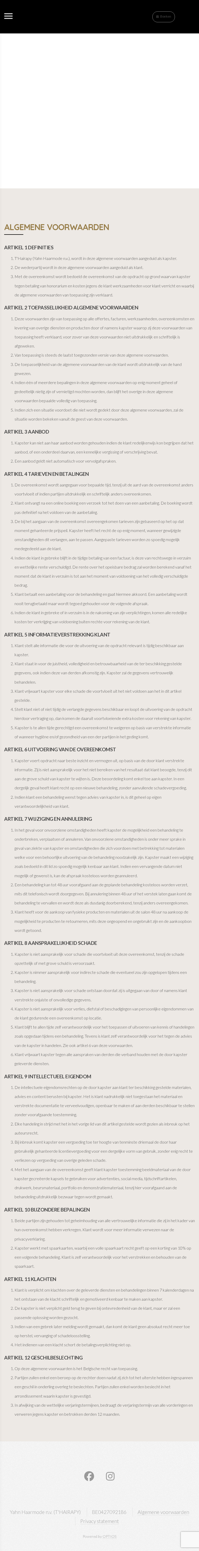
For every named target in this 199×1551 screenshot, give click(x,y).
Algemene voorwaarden (163, 1512)
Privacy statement (99, 1521)
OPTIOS (110, 1536)
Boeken (165, 16)
